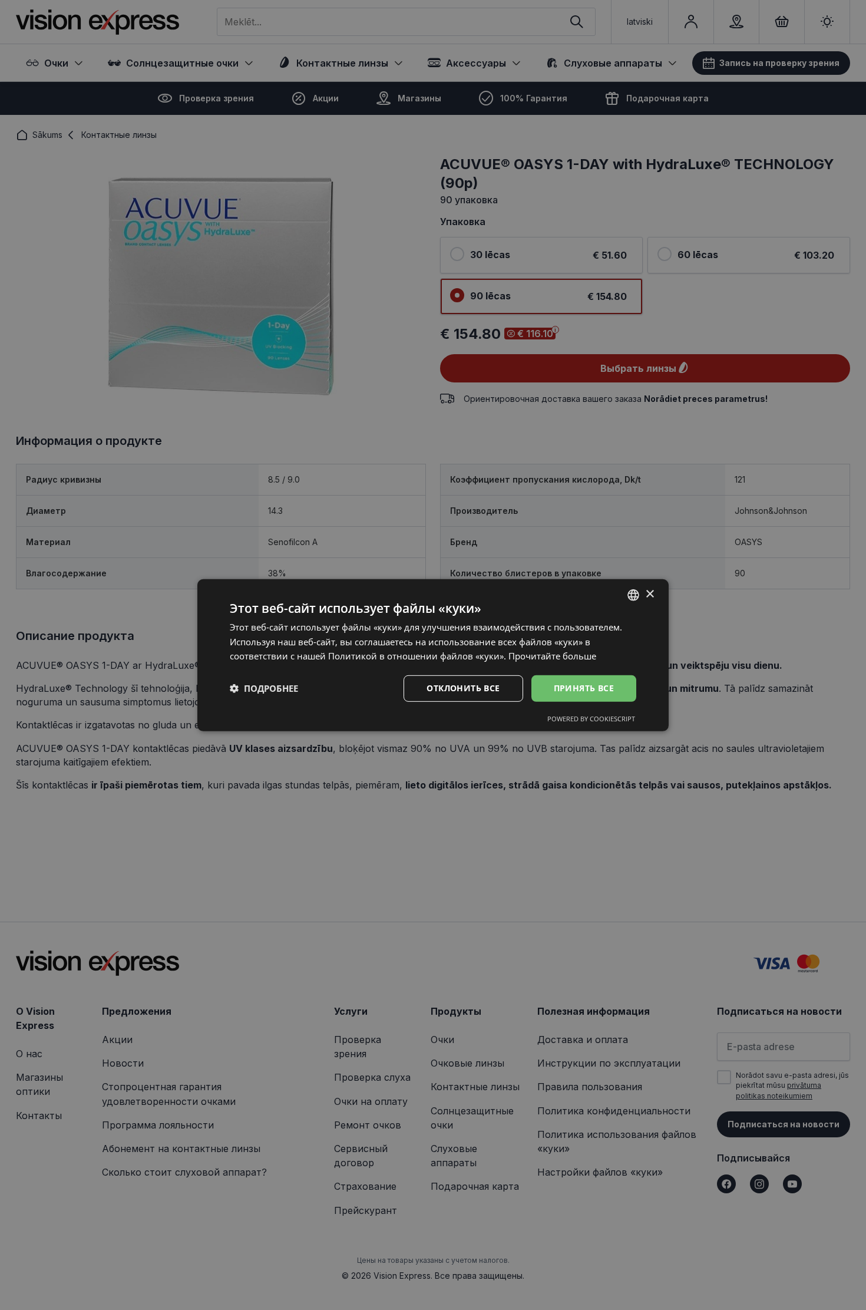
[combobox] (633, 594)
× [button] (649, 594)
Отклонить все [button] (463, 688)
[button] (264, 688)
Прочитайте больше (552, 656)
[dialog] (433, 655)
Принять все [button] (584, 688)
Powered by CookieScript (591, 718)
